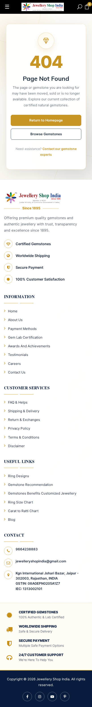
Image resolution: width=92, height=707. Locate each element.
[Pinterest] (64, 696)
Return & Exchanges (24, 420)
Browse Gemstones (46, 134)
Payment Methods (22, 329)
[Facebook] (27, 696)
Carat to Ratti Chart (23, 511)
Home (12, 311)
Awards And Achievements (29, 346)
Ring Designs (18, 476)
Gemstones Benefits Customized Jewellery (42, 493)
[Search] (79, 7)
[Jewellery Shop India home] (42, 6)
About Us (15, 320)
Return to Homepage (46, 120)
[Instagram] (39, 696)
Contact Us (16, 372)
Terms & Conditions (23, 437)
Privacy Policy (19, 428)
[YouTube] (52, 696)
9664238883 (27, 549)
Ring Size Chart (20, 502)
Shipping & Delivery (23, 411)
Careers (14, 364)
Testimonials (18, 355)
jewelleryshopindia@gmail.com (41, 561)
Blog (11, 519)
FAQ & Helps (17, 402)
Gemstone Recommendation (30, 485)
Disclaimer (16, 446)
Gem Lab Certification (25, 337)
